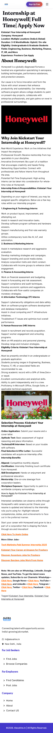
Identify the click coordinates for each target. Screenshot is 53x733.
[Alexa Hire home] (6, 4)
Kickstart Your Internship (21, 595)
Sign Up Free (34, 4)
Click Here (6, 580)
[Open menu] (46, 4)
